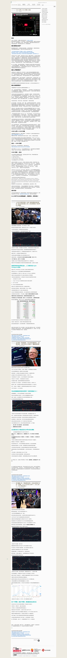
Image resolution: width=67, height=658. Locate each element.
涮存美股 (20, 11)
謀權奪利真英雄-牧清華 (45, 19)
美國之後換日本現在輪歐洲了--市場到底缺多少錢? (21, 335)
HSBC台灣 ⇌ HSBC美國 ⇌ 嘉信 (23, 9)
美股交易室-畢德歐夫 (22, 206)
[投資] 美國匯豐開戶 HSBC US (17, 134)
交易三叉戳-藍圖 (44, 22)
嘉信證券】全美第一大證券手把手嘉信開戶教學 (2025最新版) (23, 52)
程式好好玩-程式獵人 (44, 17)
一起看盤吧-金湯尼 (44, 18)
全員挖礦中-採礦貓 (44, 13)
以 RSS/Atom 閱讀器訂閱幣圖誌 (46, 24)
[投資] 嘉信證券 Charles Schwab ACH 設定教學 (21, 146)
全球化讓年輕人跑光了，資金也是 (18, 336)
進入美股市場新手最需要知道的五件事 (18, 480)
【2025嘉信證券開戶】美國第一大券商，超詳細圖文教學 (22, 51)
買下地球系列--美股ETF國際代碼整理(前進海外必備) (21, 338)
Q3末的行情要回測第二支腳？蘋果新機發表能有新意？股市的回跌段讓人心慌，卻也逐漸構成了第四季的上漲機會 (28, 204)
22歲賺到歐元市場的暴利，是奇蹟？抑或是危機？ (21, 337)
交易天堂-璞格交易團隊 (45, 12)
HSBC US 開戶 (30, 40)
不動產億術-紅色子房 (44, 11)
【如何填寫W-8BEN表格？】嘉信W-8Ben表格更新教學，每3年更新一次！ (25, 53)
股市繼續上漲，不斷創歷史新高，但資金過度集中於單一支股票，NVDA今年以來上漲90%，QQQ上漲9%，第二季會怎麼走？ (28, 485)
